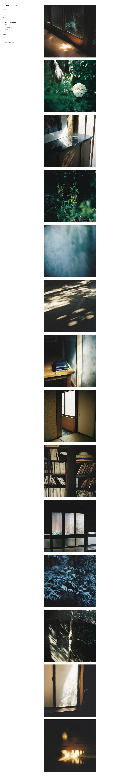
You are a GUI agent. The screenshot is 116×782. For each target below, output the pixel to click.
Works (5, 15)
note (4, 34)
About (5, 13)
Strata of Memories (10, 22)
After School (8, 20)
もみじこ (7, 24)
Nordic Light (8, 27)
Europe (7, 29)
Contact (5, 32)
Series (5, 17)
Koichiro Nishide (10, 5)
